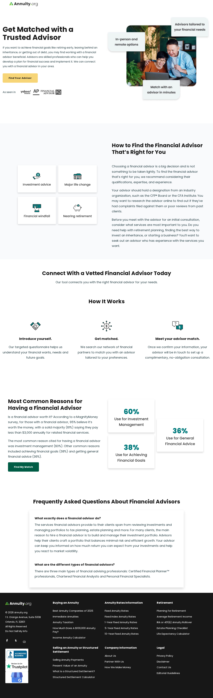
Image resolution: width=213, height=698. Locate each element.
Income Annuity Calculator (69, 637)
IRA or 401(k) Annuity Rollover (174, 622)
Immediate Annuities (66, 616)
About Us (110, 655)
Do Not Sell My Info (16, 631)
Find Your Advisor (20, 78)
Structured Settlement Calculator (74, 677)
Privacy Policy (165, 655)
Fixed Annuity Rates (117, 610)
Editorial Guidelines (168, 673)
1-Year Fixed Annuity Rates (121, 622)
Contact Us (164, 667)
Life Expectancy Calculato (173, 633)
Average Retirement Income (174, 616)
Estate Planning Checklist (172, 628)
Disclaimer (163, 661)
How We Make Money (118, 667)
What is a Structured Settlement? (74, 671)
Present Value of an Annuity (70, 665)
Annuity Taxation (63, 622)
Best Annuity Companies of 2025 (73, 610)
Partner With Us (114, 661)
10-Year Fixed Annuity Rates (122, 633)
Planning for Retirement (171, 610)
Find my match (23, 467)
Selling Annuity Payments (68, 659)
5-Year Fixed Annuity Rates (121, 628)
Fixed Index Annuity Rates (120, 616)
